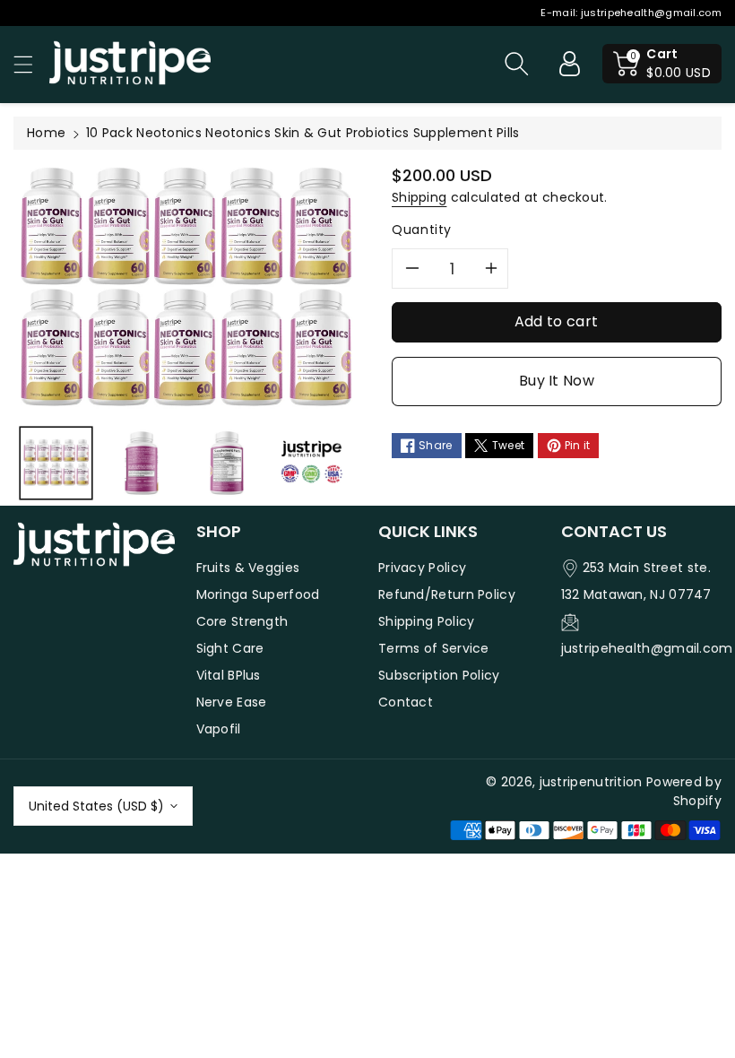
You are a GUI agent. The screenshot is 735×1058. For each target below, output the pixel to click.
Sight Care (230, 648)
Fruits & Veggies (248, 568)
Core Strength (242, 621)
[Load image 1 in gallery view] (56, 463)
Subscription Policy (439, 675)
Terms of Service (433, 648)
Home (46, 133)
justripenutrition (591, 782)
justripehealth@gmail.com (651, 12)
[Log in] (569, 63)
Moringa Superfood (258, 594)
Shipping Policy (426, 621)
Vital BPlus (228, 675)
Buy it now (556, 380)
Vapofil (218, 729)
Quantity (422, 229)
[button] (31, 64)
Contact (405, 702)
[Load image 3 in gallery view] (226, 463)
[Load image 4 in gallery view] (311, 463)
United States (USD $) (96, 806)
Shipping (419, 197)
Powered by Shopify (684, 791)
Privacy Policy (422, 568)
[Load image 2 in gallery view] (141, 463)
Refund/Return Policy (446, 594)
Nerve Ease (231, 702)
